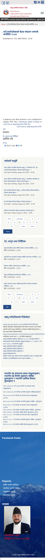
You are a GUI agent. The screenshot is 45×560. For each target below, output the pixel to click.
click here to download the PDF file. (17, 124)
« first (9, 219)
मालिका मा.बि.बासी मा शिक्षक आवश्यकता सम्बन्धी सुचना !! (19, 210)
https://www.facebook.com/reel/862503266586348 (20, 324)
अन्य (7, 307)
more (8, 231)
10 (37, 222)
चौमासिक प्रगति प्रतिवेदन (12, 488)
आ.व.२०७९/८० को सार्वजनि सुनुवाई (13, 344)
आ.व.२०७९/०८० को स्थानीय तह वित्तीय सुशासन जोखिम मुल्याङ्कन (22, 410)
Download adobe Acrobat (29, 122)
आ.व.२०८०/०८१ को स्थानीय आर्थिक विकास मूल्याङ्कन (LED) (20, 424)
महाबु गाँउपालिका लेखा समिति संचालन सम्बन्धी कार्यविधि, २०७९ (21, 248)
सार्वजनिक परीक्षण (9, 495)
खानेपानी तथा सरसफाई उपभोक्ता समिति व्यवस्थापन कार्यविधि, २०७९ (22, 257)
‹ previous (19, 219)
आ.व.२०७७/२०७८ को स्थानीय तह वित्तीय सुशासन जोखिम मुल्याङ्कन (22, 392)
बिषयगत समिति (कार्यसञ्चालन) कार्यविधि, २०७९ (17, 266)
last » (33, 226)
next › (24, 226)
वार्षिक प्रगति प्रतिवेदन (11, 485)
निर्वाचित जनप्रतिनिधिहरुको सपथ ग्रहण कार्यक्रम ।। (18, 358)
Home (3, 24)
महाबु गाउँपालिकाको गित (9, 353)
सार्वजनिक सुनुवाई (9, 492)
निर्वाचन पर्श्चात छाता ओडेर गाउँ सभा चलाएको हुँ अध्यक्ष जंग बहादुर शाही (22, 356)
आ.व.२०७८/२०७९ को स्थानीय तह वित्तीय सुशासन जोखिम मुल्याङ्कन (22, 401)
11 (12, 226)
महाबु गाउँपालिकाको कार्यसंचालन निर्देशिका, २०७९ (17, 275)
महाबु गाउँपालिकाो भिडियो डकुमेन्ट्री (13, 346)
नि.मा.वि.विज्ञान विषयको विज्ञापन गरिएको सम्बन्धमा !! (18, 201)
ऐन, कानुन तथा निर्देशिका (10, 136)
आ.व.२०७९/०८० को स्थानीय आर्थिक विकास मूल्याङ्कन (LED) (20, 412)
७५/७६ (5, 143)
